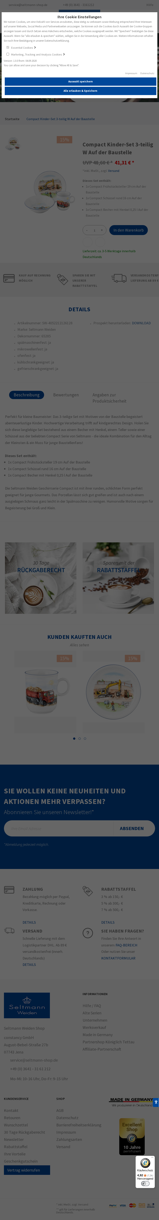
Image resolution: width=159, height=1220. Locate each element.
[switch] (145, 1183)
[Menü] (152, 1158)
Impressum (131, 73)
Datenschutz (147, 73)
